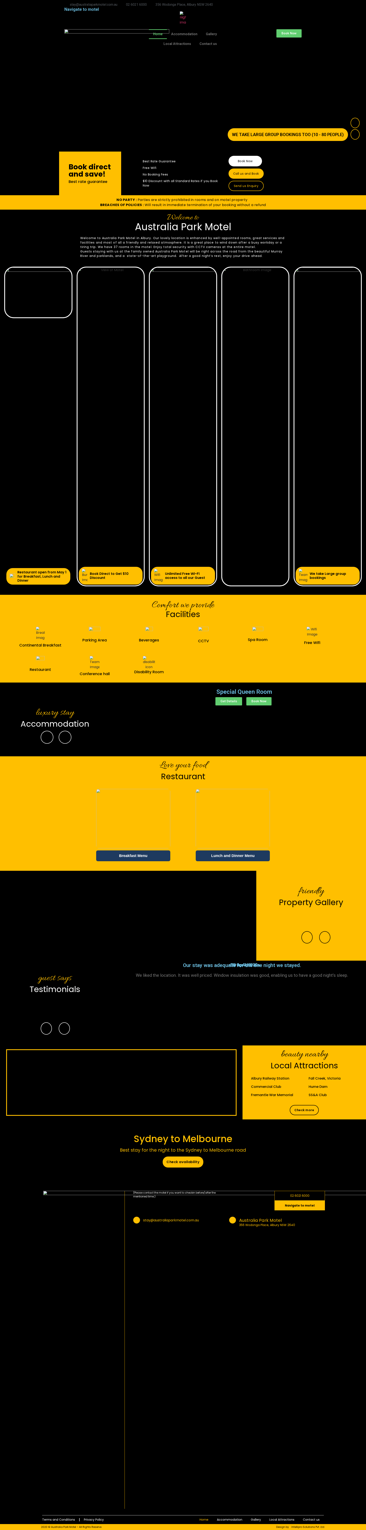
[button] (289, 33)
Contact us (208, 44)
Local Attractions (177, 44)
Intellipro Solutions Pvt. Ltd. (308, 1527)
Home (158, 34)
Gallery (211, 34)
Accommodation (184, 34)
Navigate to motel (81, 9)
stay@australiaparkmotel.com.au (171, 1220)
